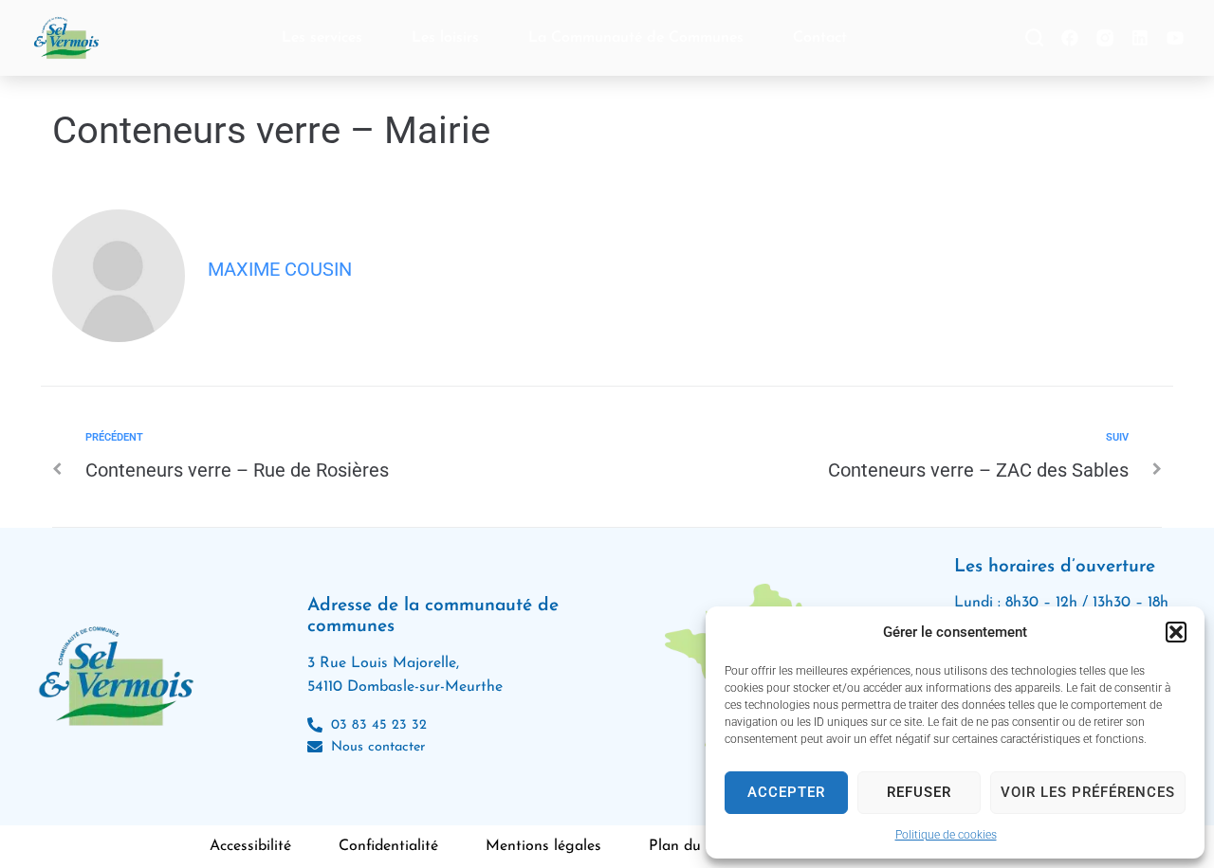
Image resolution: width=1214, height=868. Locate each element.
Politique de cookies (946, 834)
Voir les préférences (1088, 792)
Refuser (919, 792)
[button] (1176, 632)
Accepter (786, 792)
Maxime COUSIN (280, 269)
